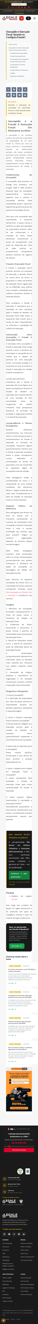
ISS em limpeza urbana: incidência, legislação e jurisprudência (20, 1048)
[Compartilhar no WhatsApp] (8, 89)
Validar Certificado (19, 10)
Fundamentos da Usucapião (18, 53)
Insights (12, 73)
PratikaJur (5, 1250)
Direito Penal (25, 1250)
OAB (3, 1253)
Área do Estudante (8, 10)
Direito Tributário (15, 966)
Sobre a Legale (7, 1278)
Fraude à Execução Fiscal (17, 56)
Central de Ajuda (30, 10)
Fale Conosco (20, 13)
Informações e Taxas (27, 1288)
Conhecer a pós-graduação (19, 875)
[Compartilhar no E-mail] (19, 95)
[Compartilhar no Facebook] (14, 95)
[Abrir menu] (34, 18)
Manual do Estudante (27, 1284)
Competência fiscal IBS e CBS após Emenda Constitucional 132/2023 (20, 996)
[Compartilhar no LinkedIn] (8, 95)
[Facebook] (19, 1234)
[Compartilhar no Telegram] (14, 89)
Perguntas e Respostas (17, 76)
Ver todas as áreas (26, 1260)
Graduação (5, 1260)
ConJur (14, 899)
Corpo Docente (7, 1281)
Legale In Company (8, 1288)
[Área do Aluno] (28, 18)
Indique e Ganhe (7, 1301)
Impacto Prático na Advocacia (19, 70)
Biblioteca (5, 1284)
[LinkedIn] (24, 1234)
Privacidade (24, 1291)
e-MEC (18, 1319)
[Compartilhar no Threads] (25, 89)
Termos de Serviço (26, 1294)
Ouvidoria (5, 1294)
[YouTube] (9, 1234)
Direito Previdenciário (27, 1257)
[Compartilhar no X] (19, 89)
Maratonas (5, 1257)
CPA (3, 1291)
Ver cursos (15, 946)
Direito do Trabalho (27, 1243)
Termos (13, 1319)
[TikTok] (14, 1234)
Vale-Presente (6, 1298)
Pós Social (5, 1247)
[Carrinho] (21, 18)
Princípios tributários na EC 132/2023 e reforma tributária (22, 970)
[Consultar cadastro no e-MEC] (27, 1171)
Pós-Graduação (7, 1243)
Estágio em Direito (8, 1269)
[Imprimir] (25, 95)
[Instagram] (4, 1234)
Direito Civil (24, 1253)
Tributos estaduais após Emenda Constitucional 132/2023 (19, 1022)
